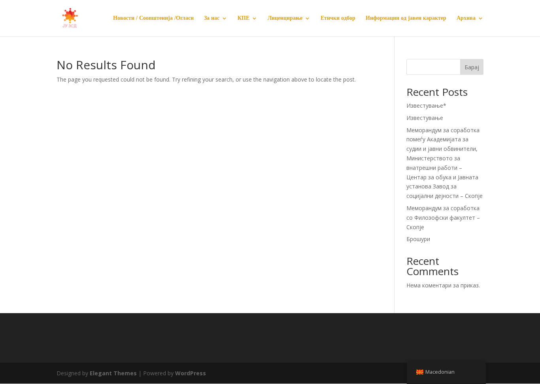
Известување (424, 118)
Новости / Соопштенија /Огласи (153, 18)
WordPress (190, 373)
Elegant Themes (113, 373)
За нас (211, 18)
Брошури (418, 239)
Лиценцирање (285, 18)
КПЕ (243, 18)
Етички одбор (338, 18)
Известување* (426, 105)
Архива (466, 18)
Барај (471, 67)
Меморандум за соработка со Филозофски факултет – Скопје (443, 217)
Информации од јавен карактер (406, 18)
